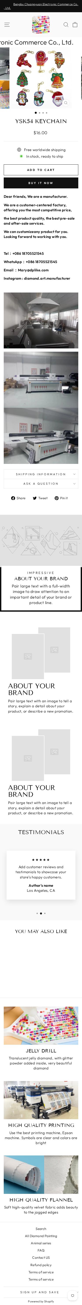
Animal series (41, 1243)
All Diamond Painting (41, 1236)
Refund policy (41, 1265)
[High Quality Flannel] (41, 1174)
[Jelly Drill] (41, 1026)
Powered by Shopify (41, 1301)
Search (41, 1229)
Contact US (41, 1257)
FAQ (41, 1250)
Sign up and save (39, 1292)
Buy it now (41, 183)
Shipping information (41, 474)
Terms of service (41, 1272)
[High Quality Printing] (41, 1100)
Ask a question (41, 483)
